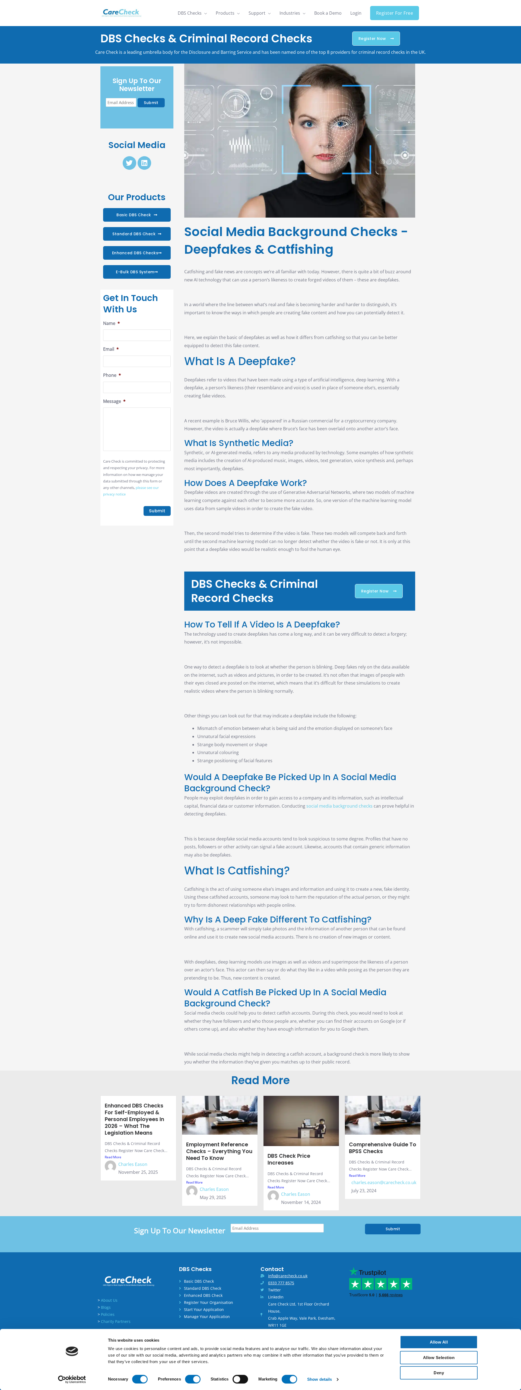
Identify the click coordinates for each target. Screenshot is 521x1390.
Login (355, 13)
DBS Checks (190, 13)
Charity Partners (116, 1321)
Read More (113, 1157)
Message (114, 401)
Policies (108, 1314)
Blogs (106, 1307)
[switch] (193, 1379)
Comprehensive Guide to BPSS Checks (382, 1148)
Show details (319, 1379)
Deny (439, 1372)
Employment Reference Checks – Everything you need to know (219, 1151)
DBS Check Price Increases (289, 1159)
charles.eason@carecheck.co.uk (383, 1182)
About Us (109, 1300)
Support (257, 13)
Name (111, 323)
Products (225, 13)
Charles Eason (132, 1164)
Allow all (439, 1342)
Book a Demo (328, 13)
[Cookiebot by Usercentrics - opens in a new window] (72, 1379)
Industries (289, 13)
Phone (112, 375)
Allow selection (439, 1357)
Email (111, 349)
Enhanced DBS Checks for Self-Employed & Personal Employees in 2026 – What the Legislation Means (134, 1119)
